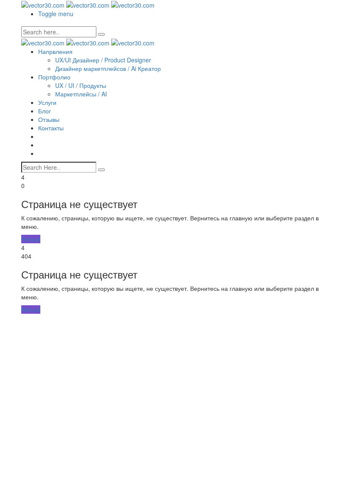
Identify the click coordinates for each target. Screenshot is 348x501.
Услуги (47, 102)
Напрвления (55, 51)
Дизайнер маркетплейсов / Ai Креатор (108, 68)
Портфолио (54, 77)
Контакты (51, 128)
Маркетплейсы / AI (81, 94)
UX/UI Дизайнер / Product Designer (103, 60)
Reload (30, 239)
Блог (44, 111)
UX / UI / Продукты (80, 85)
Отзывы (48, 119)
